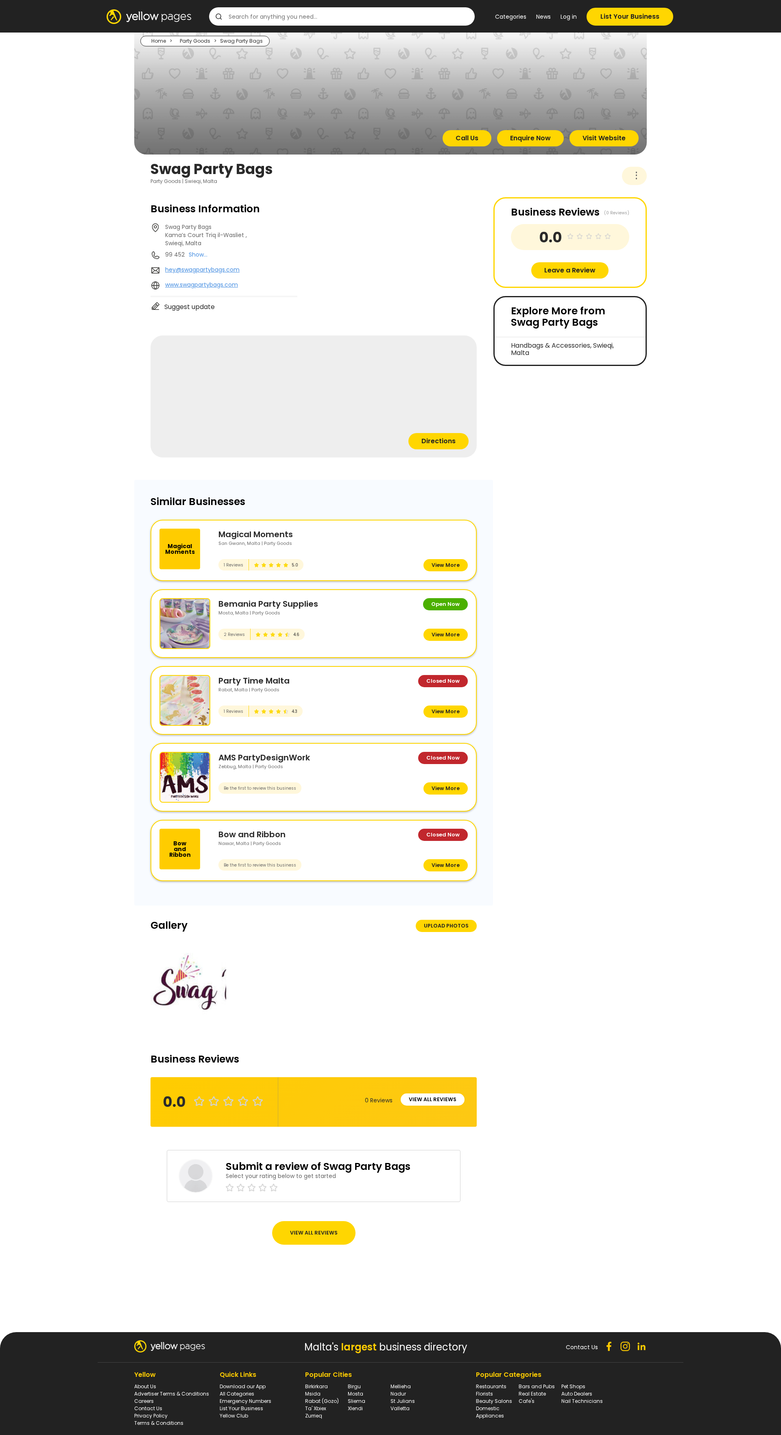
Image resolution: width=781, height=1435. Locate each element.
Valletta (400, 1408)
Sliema (356, 1401)
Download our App (243, 1386)
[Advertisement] (554, 431)
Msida (313, 1393)
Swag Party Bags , (206, 235)
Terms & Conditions (158, 1423)
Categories (510, 17)
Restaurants (491, 1386)
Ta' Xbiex (315, 1408)
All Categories (237, 1393)
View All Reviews (432, 1099)
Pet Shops (573, 1386)
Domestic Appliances (490, 1412)
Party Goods (195, 40)
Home (158, 40)
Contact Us (148, 1408)
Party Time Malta (254, 680)
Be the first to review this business (260, 788)
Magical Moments (255, 534)
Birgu (354, 1386)
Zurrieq (313, 1415)
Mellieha (400, 1386)
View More (446, 565)
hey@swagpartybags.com (202, 270)
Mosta (355, 1393)
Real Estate (532, 1393)
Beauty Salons (494, 1401)
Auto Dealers (576, 1393)
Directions (438, 441)
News (543, 17)
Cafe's (526, 1401)
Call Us (467, 138)
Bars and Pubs (537, 1386)
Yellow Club (234, 1415)
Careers (144, 1401)
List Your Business (629, 16)
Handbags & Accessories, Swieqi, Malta (562, 349)
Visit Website (604, 138)
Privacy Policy (151, 1415)
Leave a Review (570, 270)
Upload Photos (446, 925)
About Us (145, 1386)
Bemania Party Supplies (268, 604)
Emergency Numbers (245, 1401)
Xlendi (355, 1408)
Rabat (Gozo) (322, 1401)
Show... (198, 254)
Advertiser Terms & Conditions (171, 1393)
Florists (484, 1393)
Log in (569, 17)
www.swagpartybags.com (201, 285)
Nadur (398, 1393)
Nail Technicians (582, 1401)
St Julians (402, 1401)
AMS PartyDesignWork (264, 757)
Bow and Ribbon (252, 834)
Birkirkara (316, 1386)
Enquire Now (530, 138)
